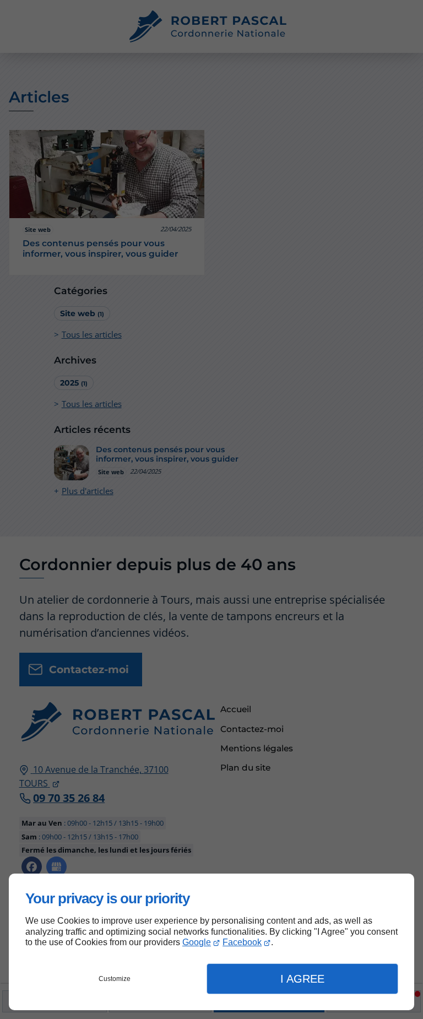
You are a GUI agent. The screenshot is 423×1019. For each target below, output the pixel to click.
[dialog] (211, 942)
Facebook (242, 942)
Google (196, 942)
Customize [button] (115, 979)
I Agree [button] (302, 979)
